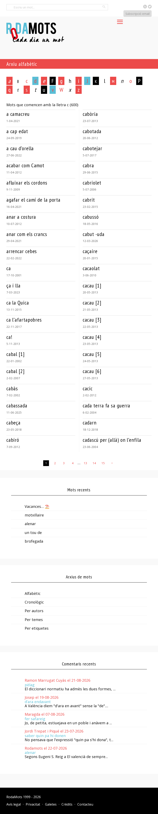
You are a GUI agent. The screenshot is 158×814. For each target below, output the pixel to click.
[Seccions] (119, 20)
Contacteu (85, 804)
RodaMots (14, 797)
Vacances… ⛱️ (37, 506)
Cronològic (34, 602)
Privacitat (33, 804)
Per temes (34, 619)
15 (103, 463)
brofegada (34, 541)
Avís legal (13, 804)
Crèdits (67, 804)
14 (94, 463)
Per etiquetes (37, 628)
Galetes (51, 804)
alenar (30, 523)
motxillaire (34, 515)
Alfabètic (33, 593)
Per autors (34, 610)
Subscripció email (137, 14)
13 (85, 463)
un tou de (33, 532)
